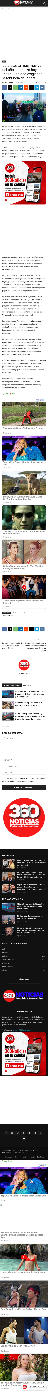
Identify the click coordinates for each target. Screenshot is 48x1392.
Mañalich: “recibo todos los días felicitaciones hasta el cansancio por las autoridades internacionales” (31, 875)
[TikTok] (23, 1133)
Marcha (26, 613)
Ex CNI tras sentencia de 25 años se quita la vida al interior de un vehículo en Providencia (31, 862)
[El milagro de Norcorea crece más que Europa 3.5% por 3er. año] (8, 919)
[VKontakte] (35, 1133)
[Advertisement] (24, 35)
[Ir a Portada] (24, 996)
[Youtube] (24, 1138)
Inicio (4, 9)
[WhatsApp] (15, 87)
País (9, 9)
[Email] (31, 87)
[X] (10, 87)
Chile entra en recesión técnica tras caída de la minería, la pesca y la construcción (29, 694)
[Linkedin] (20, 87)
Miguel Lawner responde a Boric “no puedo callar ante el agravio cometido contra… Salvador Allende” (31, 887)
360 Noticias (9, 82)
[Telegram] (36, 87)
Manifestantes (17, 613)
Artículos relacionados (12, 685)
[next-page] (7, 725)
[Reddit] (17, 1133)
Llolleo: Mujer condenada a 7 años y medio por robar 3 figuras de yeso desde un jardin (35, 647)
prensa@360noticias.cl (22, 1030)
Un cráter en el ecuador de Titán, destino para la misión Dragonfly (12, 645)
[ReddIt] (26, 87)
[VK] (42, 87)
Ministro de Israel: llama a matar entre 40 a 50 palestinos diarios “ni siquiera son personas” (30, 930)
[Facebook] (4, 87)
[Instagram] (12, 1133)
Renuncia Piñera (8, 616)
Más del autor (28, 685)
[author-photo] (24, 671)
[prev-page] (3, 725)
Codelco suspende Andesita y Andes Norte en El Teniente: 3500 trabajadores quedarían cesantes (30, 716)
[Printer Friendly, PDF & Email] (8, 395)
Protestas (33, 613)
